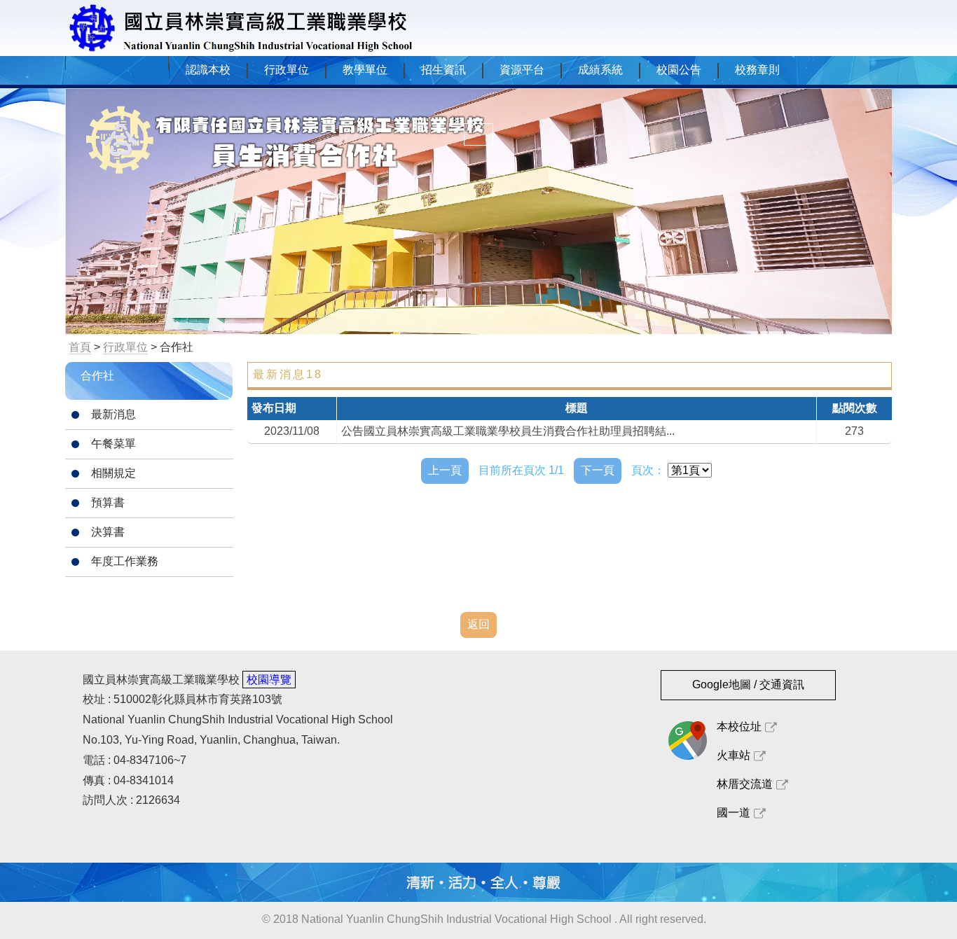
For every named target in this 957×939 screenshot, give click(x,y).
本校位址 (739, 726)
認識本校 (208, 70)
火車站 (733, 755)
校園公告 (678, 70)
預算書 (108, 502)
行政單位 (286, 70)
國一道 (733, 813)
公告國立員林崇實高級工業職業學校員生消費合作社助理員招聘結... (508, 431)
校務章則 (757, 70)
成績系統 (600, 70)
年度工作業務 (124, 561)
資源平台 (522, 70)
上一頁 (445, 470)
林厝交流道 (745, 784)
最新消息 (113, 414)
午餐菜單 (113, 444)
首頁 (80, 347)
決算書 (108, 532)
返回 (478, 624)
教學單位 (365, 70)
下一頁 (597, 470)
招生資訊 (443, 70)
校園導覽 (269, 680)
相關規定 (113, 473)
